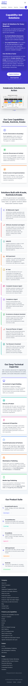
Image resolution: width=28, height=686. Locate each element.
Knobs (3, 623)
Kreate (3, 618)
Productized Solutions (7, 667)
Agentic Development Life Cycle (9, 639)
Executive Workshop (7, 663)
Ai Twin (3, 646)
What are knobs (6, 593)
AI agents (20, 44)
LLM (4, 137)
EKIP (3, 625)
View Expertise (14, 77)
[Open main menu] (25, 2)
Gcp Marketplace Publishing (8, 650)
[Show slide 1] (13, 110)
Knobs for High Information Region (10, 599)
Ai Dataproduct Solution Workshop (10, 659)
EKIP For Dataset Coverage (8, 627)
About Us (4, 583)
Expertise (16, 7)
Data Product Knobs (7, 633)
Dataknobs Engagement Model (9, 589)
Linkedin (19, 682)
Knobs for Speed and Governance (10, 597)
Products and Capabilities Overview (10, 614)
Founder (4, 587)
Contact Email (5, 606)
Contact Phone (5, 608)
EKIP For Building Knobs (8, 631)
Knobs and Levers (6, 595)
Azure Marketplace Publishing (9, 648)
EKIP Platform (5, 629)
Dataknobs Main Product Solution (10, 661)
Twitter (14, 682)
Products (22, 7)
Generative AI (21, 155)
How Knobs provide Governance (10, 601)
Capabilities (4, 7)
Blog (3, 604)
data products (13, 409)
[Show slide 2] (14, 110)
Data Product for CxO (7, 635)
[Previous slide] (3, 101)
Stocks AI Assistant (6, 616)
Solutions (10, 7)
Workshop (4, 652)
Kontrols (4, 621)
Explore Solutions (14, 74)
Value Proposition (6, 585)
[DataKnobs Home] (4, 2)
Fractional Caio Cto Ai (7, 665)
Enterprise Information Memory (9, 591)
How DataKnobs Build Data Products (11, 637)
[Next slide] (25, 101)
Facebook (9, 682)
